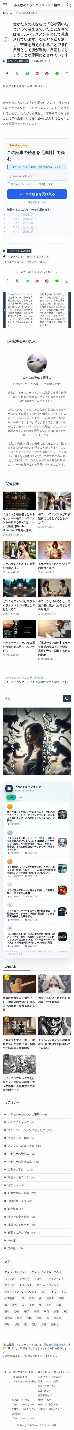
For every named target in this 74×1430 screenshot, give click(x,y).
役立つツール (18, 1185)
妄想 (31, 1304)
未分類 (14, 1240)
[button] (7, 73)
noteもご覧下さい (47, 1386)
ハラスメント (15, 256)
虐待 (16, 1324)
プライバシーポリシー (24, 184)
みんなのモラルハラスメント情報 (37, 5)
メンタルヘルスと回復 (25, 1145)
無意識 (8, 1317)
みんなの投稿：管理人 (37, 377)
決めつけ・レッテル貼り (50, 1376)
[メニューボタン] (5, 5)
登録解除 (16, 1413)
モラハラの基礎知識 (18, 61)
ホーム (7, 1372)
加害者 (50, 1298)
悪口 (26, 1311)
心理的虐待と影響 (22, 1193)
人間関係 (9, 1298)
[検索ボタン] (69, 5)
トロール (39, 1278)
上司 (44, 1291)
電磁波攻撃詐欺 (52, 1344)
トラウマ (24, 1278)
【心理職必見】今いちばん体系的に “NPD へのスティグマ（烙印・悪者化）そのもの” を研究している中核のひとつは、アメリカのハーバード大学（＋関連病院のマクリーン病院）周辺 (36, 936)
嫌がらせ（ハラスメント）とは (54, 1372)
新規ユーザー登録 (21, 1400)
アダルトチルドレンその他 (46, 1272)
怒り (7, 1311)
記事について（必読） (49, 1381)
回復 (14, 1304)
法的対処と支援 (20, 1201)
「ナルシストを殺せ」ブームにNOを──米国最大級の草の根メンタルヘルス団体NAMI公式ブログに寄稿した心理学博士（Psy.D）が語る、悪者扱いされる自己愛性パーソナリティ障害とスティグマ (36, 842)
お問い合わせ (44, 1400)
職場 (7, 1324)
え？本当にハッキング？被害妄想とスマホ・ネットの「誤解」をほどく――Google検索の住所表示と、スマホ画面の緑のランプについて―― (36, 868)
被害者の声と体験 (22, 1232)
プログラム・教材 (21, 1138)
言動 (34, 1324)
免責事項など (45, 1395)
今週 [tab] (11, 797)
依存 (31, 1298)
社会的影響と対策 (21, 1216)
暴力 (66, 1311)
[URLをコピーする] (67, 73)
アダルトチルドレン (16, 1272)
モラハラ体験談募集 (48, 1404)
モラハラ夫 (25, 1285)
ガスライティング (21, 1122)
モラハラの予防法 (21, 1153)
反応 (42, 261)
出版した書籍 (20, 1376)
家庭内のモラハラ (22, 1177)
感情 (36, 1311)
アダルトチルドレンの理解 (27, 1114)
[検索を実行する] (67, 698)
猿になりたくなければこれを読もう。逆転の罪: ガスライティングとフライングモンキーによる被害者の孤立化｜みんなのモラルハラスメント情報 (36, 814)
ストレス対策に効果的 (24, 1381)
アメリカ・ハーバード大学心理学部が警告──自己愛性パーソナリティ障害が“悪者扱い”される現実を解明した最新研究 (36, 912)
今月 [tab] (21, 797)
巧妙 (58, 1304)
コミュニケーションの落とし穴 (30, 1130)
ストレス (9, 1278)
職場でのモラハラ (22, 1224)
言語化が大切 (45, 1390)
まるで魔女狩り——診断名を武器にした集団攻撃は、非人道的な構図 (36, 890)
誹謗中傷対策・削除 (23, 1372)
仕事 (21, 1298)
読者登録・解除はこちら (50, 1409)
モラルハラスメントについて (20, 261)
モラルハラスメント (38, 256)
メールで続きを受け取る (37, 194)
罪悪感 (57, 1317)
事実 (63, 1291)
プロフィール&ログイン (24, 1409)
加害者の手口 (20, 1169)
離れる (55, 1324)
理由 (29, 1317)
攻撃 (56, 1311)
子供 (48, 1304)
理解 (39, 1317)
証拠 (44, 1324)
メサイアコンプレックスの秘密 (24, 677)
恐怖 (16, 1311)
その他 (15, 1248)
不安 (53, 1291)
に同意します (32, 184)
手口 (46, 1311)
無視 (19, 1317)
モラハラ (9, 1285)
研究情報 (15, 1208)
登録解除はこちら (37, 202)
